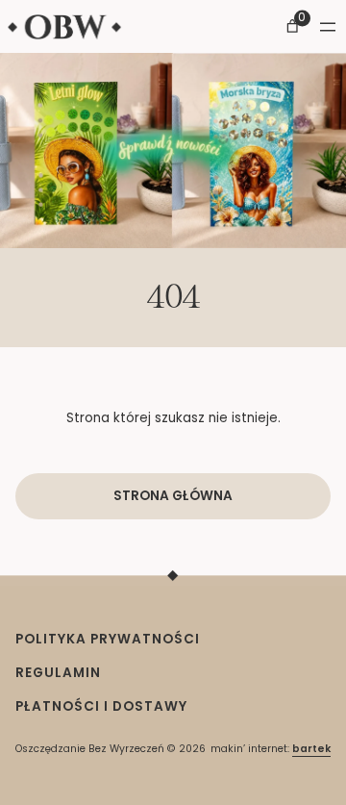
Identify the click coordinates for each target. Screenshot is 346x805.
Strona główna (173, 496)
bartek (311, 749)
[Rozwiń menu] (327, 26)
